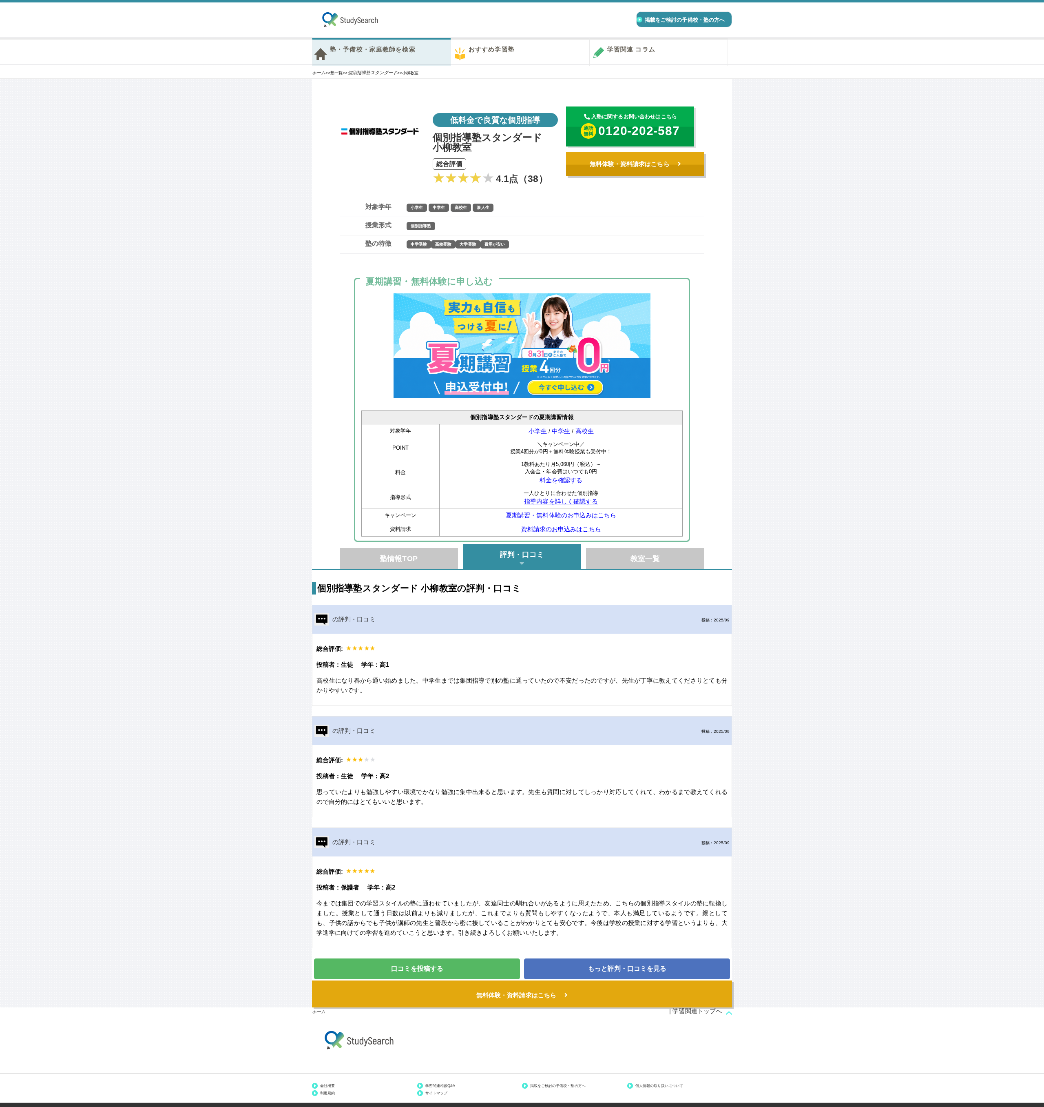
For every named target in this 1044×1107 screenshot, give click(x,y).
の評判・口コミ (354, 619)
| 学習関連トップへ (695, 1010)
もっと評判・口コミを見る (627, 968)
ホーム (318, 72)
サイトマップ (436, 1093)
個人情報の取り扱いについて (659, 1086)
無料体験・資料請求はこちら (630, 163)
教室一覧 (645, 559)
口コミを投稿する (417, 968)
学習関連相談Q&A (440, 1086)
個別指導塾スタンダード (373, 72)
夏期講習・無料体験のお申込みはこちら (561, 515)
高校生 (584, 431)
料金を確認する (561, 480)
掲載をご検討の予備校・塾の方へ (558, 1086)
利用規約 (327, 1093)
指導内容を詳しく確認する (561, 501)
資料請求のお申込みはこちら (561, 529)
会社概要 (327, 1086)
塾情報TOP (399, 559)
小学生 (538, 431)
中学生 (561, 431)
